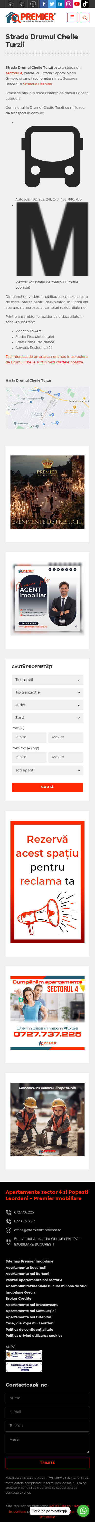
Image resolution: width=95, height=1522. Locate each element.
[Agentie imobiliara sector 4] (47, 1119)
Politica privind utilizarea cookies (34, 1335)
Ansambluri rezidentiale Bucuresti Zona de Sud (46, 1286)
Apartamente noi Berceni (27, 1273)
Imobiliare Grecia (20, 1292)
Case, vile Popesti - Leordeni (30, 1323)
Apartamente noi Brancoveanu (32, 1305)
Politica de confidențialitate (29, 1329)
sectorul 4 (14, 73)
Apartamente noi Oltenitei (28, 1317)
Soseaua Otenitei (37, 84)
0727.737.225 (11, 4)
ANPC (10, 1347)
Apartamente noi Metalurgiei (31, 1311)
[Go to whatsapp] (83, 1511)
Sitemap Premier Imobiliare (29, 1261)
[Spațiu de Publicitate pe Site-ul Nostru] (47, 823)
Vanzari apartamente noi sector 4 (34, 1280)
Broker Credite (18, 1298)
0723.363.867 (22, 4)
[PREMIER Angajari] (47, 564)
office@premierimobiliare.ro (33, 4)
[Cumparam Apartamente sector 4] (47, 978)
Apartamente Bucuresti (26, 1267)
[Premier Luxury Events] (47, 458)
